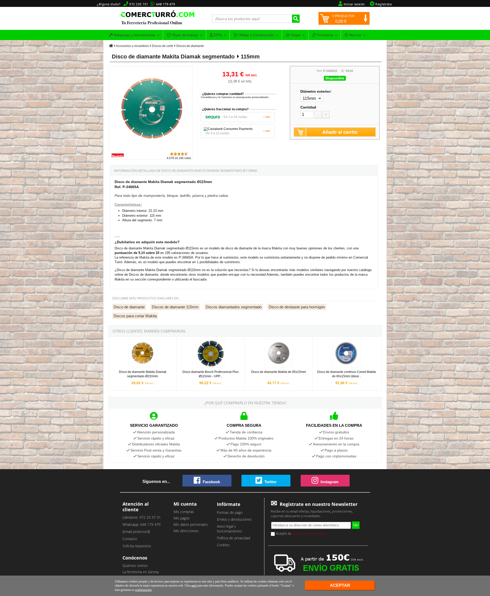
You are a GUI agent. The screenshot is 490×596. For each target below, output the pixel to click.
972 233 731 (138, 4)
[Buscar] (296, 19)
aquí (194, 585)
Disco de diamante (129, 307)
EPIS (217, 35)
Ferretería (324, 35)
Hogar (295, 35)
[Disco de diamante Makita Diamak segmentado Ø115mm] (151, 149)
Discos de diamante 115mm (175, 307)
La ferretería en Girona (140, 571)
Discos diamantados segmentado (234, 307)
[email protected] (136, 531)
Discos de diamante (190, 46)
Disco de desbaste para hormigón (297, 307)
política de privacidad (308, 533)
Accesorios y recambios (132, 46)
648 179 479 (165, 4)
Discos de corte (162, 46)
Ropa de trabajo (184, 35)
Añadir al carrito (340, 132)
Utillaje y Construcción (255, 35)
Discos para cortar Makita (135, 316)
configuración (143, 590)
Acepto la (300, 533)
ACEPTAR (340, 585)
